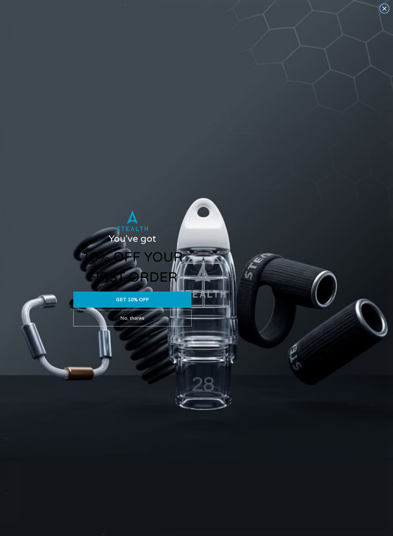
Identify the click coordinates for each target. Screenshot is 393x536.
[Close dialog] (384, 8)
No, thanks (132, 318)
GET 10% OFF (132, 300)
